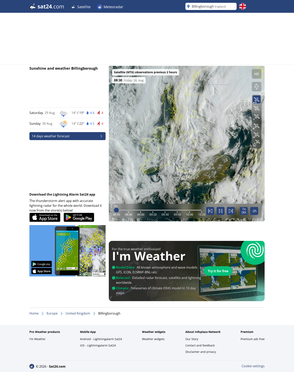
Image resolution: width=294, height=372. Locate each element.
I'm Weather (37, 339)
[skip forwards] (231, 211)
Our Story (191, 339)
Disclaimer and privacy (200, 352)
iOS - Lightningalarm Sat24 (98, 345)
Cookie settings (253, 366)
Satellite (83, 6)
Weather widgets (153, 339)
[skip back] (210, 211)
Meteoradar (113, 6)
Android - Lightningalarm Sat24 (101, 339)
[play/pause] (221, 211)
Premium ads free (253, 339)
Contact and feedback (200, 345)
